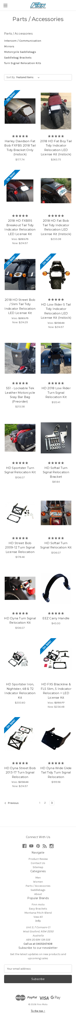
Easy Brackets (38, 908)
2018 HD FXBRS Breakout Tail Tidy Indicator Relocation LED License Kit (19, 227)
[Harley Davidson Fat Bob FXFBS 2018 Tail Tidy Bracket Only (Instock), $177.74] (20, 111)
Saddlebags (38, 890)
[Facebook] (24, 846)
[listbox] (29, 77)
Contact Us (38, 863)
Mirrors (9, 46)
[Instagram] (51, 846)
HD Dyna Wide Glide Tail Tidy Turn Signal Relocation (56, 772)
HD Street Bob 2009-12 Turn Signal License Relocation (20, 547)
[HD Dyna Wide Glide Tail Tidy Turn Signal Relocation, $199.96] (56, 738)
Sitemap (38, 867)
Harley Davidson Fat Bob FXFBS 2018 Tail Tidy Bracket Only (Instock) (20, 147)
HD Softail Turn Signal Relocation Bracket (56, 472)
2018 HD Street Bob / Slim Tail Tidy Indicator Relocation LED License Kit (19, 306)
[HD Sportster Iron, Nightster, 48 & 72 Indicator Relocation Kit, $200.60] (20, 659)
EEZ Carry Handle (55, 618)
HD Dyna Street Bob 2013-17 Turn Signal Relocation (20, 772)
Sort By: (10, 77)
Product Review (38, 859)
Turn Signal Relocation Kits (22, 63)
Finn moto (38, 904)
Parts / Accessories (38, 886)
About (38, 894)
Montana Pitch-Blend (38, 912)
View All (38, 917)
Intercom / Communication (22, 40)
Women (38, 881)
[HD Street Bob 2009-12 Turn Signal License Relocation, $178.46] (20, 513)
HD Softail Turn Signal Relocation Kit (56, 545)
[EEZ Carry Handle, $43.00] (56, 588)
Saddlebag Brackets (18, 57)
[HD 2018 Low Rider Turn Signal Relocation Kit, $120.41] (56, 358)
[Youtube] (31, 846)
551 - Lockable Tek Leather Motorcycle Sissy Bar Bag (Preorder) (20, 394)
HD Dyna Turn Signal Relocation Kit (20, 620)
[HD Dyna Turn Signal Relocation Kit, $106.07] (20, 588)
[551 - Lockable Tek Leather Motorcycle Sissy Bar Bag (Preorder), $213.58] (20, 358)
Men (38, 877)
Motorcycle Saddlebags (20, 52)
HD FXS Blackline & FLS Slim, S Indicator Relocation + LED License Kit (56, 690)
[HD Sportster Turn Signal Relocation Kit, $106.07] (20, 437)
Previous (13, 803)
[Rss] (45, 846)
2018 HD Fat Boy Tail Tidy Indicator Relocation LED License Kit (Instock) (56, 147)
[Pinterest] (38, 846)
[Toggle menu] (5, 5)
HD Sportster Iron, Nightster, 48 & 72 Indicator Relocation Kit (19, 690)
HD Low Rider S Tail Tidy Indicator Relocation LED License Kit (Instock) (56, 311)
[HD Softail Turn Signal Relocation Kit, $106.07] (56, 513)
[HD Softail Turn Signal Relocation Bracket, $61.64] (56, 437)
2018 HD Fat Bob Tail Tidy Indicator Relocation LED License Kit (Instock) (56, 227)
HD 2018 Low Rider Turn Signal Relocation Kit (56, 392)
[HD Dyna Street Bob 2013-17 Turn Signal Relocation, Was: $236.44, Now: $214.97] (20, 738)
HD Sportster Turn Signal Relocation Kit (20, 470)
